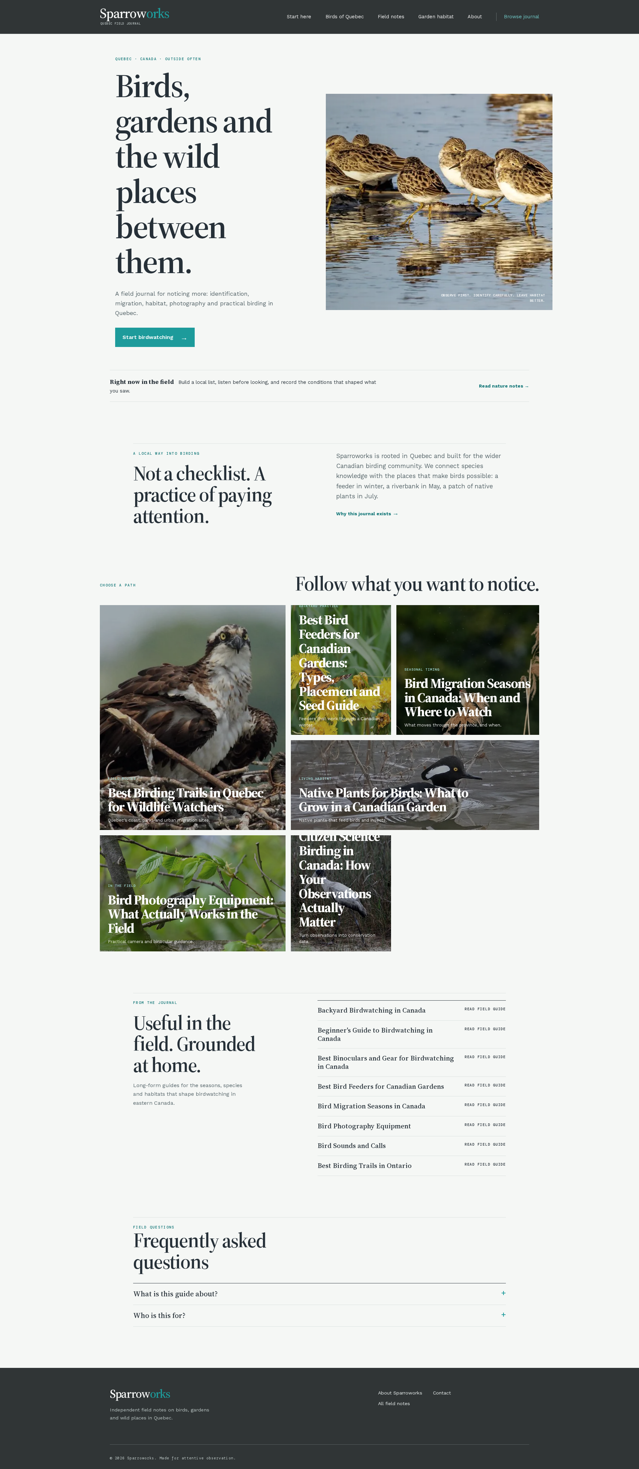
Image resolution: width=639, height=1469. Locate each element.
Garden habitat (436, 17)
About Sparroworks (400, 1392)
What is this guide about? (319, 1293)
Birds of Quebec (344, 17)
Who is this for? (319, 1314)
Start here (299, 17)
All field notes (394, 1403)
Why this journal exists (367, 513)
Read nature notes (504, 386)
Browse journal (521, 17)
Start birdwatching (155, 337)
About (475, 17)
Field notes (391, 17)
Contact (442, 1392)
